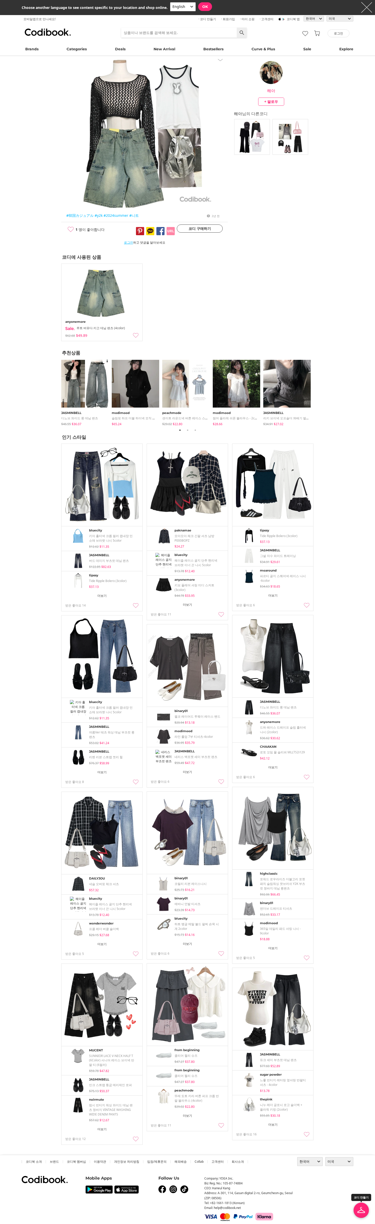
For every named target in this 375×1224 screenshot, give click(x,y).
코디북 (48, 32)
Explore (346, 49)
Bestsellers (213, 49)
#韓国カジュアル (80, 215)
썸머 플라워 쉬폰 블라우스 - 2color (236, 418)
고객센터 (217, 1161)
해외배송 (180, 1161)
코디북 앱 (293, 19)
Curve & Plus (263, 49)
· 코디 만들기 (207, 19)
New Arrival (164, 49)
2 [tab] (187, 430)
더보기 (102, 595)
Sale (307, 49)
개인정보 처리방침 (126, 1161)
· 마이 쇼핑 (247, 19)
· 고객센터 (266, 19)
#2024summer (116, 215)
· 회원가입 (228, 19)
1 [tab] (179, 430)
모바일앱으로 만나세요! (39, 19)
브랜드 (54, 1161)
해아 (271, 90)
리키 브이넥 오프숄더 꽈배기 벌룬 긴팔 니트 (293, 418)
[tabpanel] (86, 391)
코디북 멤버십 (76, 1161)
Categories (77, 49)
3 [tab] (195, 430)
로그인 (128, 242)
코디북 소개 (34, 1161)
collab (199, 1161)
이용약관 (100, 1161)
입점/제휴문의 (157, 1161)
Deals (120, 49)
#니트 (134, 215)
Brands (32, 49)
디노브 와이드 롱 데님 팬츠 (79, 418)
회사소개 (238, 1161)
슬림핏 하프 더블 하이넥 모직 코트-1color (140, 418)
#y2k (99, 215)
